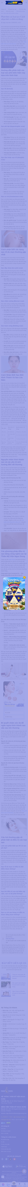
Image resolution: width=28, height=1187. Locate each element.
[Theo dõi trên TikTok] (10, 1159)
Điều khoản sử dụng (6, 1151)
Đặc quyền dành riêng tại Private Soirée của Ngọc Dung (19, 984)
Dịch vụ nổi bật (4, 1133)
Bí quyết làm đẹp (12, 9)
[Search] (26, 2)
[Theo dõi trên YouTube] (14, 1159)
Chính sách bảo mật (6, 1149)
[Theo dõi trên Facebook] (2, 1159)
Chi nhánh (19, 1185)
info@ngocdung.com (20, 1117)
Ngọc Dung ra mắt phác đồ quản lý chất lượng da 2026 (19, 993)
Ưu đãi (2, 1141)
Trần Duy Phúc (10, 938)
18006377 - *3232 (7, 1117)
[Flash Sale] (14, 1184)
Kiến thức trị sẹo (10, 11)
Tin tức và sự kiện (5, 1144)
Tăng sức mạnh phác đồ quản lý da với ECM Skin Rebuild (19, 976)
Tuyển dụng (4, 1146)
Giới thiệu (3, 1128)
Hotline (24, 1185)
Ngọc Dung (12, 559)
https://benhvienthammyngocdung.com (16, 1113)
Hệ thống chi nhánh (5, 1131)
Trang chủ (3, 9)
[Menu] (2, 2)
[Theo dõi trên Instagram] (6, 1159)
